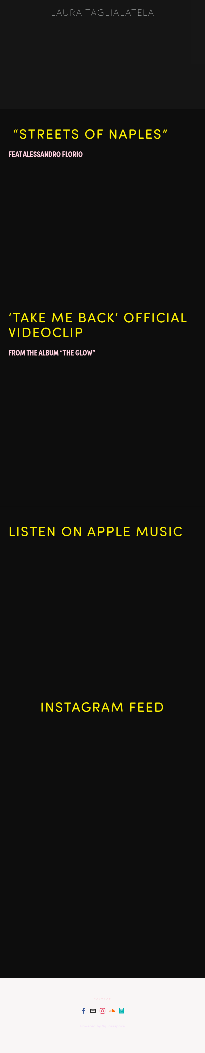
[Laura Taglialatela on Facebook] (83, 1011)
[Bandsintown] (121, 1011)
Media (46, 24)
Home (20, 24)
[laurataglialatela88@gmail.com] (93, 1011)
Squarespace (113, 1026)
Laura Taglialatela (102, 12)
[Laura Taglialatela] (103, 1011)
